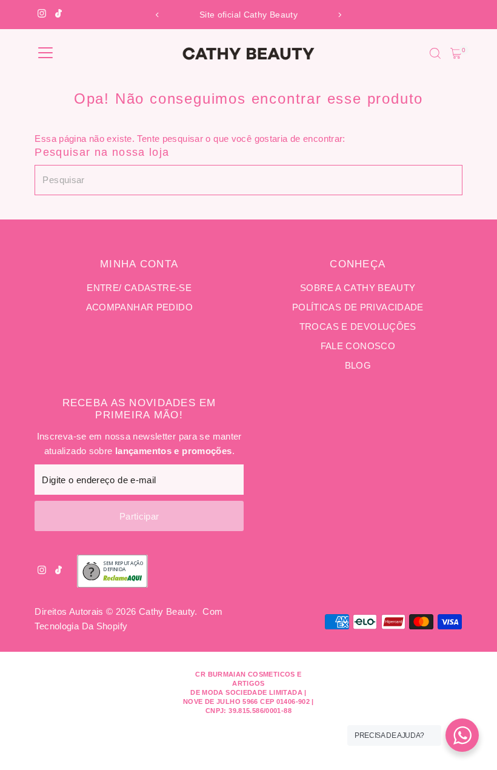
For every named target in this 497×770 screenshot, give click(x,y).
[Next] (339, 14)
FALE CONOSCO (358, 346)
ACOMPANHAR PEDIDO (139, 307)
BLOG (358, 365)
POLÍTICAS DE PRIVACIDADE (358, 307)
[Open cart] (456, 53)
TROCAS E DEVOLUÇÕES (357, 326)
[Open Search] (435, 53)
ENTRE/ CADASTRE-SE (139, 288)
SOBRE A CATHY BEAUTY (358, 288)
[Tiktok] (58, 14)
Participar (139, 516)
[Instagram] (42, 14)
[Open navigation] (45, 53)
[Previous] (158, 14)
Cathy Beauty (167, 611)
